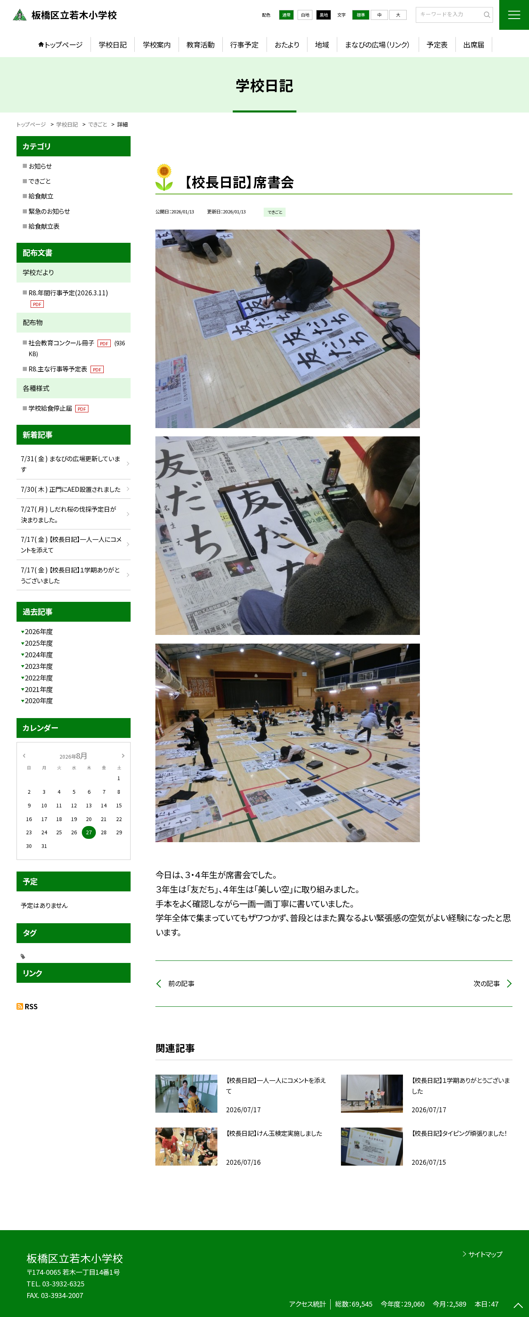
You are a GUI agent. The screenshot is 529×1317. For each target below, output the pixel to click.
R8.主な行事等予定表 (65, 368)
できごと (39, 180)
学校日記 (112, 44)
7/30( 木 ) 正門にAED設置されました (70, 488)
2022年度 (39, 677)
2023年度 (39, 666)
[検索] (486, 14)
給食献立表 (44, 225)
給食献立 (41, 195)
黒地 (323, 15)
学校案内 (157, 44)
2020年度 (39, 700)
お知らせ (40, 165)
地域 (322, 44)
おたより (286, 44)
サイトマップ (485, 1254)
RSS (31, 1006)
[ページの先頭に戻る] (518, 1306)
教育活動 (200, 44)
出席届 (473, 44)
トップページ (64, 44)
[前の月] (24, 755)
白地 (305, 15)
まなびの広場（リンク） (377, 44)
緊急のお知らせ (49, 211)
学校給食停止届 (57, 407)
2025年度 (39, 643)
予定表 (437, 44)
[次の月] (123, 755)
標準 (361, 15)
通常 (286, 15)
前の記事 (181, 983)
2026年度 (39, 631)
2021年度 (39, 689)
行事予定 (244, 44)
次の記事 (487, 983)
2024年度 (39, 654)
